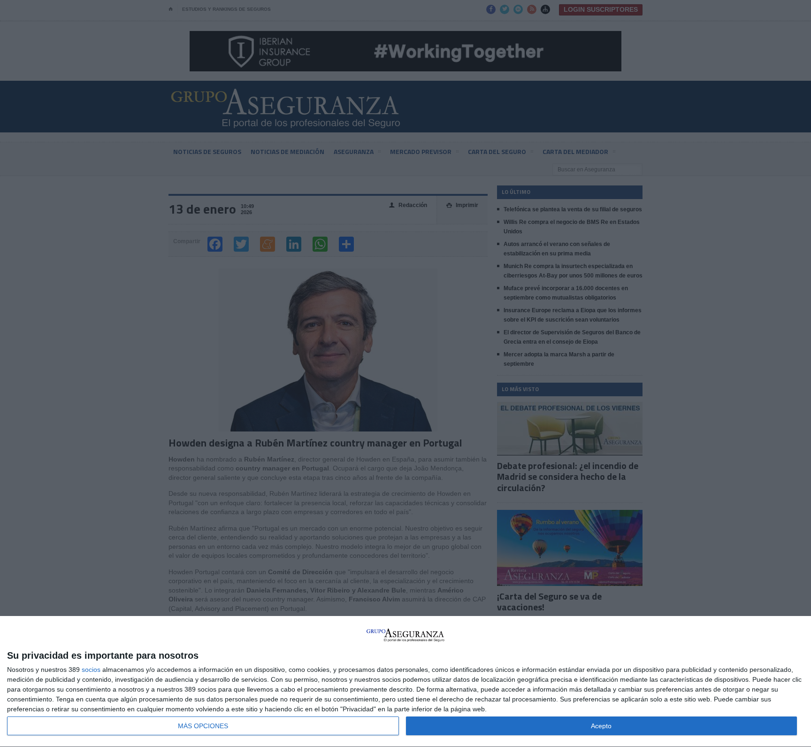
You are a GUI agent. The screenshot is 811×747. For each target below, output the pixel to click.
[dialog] (405, 681)
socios (91, 669)
